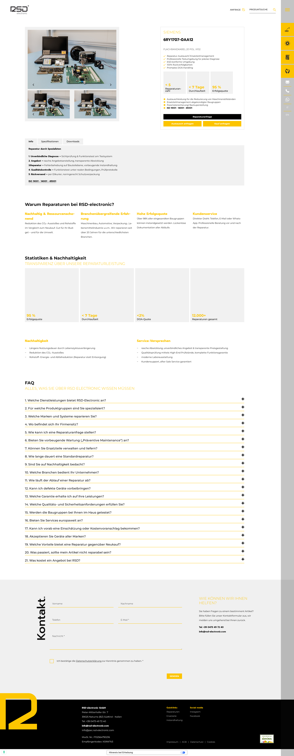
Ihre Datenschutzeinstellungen (158, 752)
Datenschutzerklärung (89, 661)
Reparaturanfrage (202, 116)
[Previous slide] (33, 85)
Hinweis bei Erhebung (121, 752)
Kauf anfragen (222, 123)
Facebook (195, 716)
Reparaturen (173, 711)
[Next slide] (110, 85)
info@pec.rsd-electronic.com (98, 730)
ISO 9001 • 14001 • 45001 (179, 108)
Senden (174, 676)
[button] (49, 104)
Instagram (195, 711)
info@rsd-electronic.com (212, 631)
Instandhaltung (174, 720)
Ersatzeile (172, 716)
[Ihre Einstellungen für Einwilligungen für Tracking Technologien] (4, 752)
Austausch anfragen (182, 123)
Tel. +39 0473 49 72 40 (211, 627)
